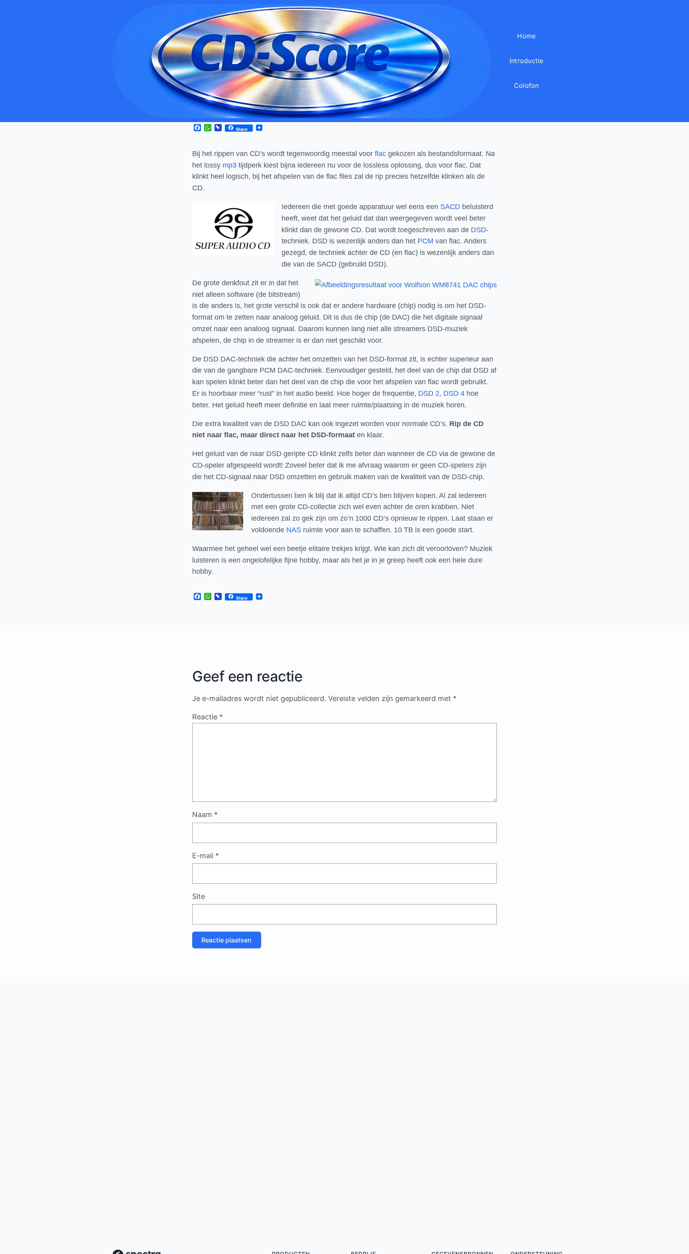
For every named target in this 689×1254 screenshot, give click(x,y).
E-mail (205, 855)
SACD (450, 207)
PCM (425, 241)
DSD (478, 230)
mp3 (229, 165)
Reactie (207, 717)
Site (198, 896)
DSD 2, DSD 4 (441, 393)
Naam (205, 814)
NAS (293, 530)
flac (380, 154)
